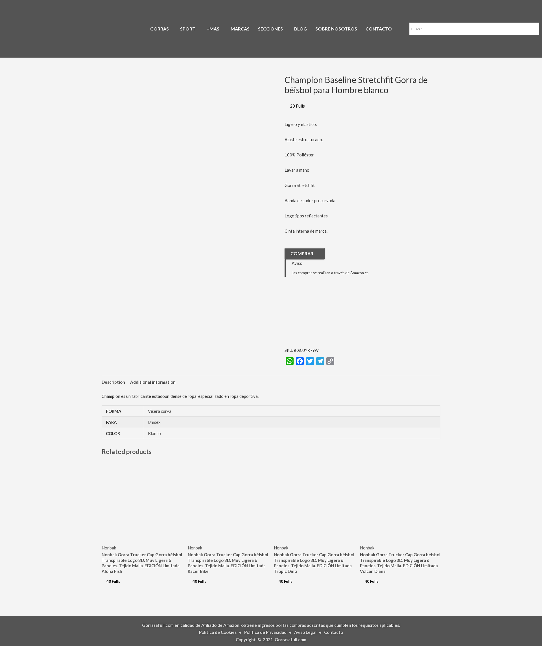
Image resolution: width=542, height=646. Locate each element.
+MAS (213, 28)
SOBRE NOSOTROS (336, 28)
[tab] (113, 382)
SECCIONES (270, 28)
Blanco (154, 433)
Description (113, 382)
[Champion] (313, 314)
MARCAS (240, 28)
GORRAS (159, 28)
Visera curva (159, 411)
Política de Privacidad (265, 632)
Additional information (153, 382)
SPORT (187, 28)
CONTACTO (379, 28)
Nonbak (109, 547)
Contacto (333, 632)
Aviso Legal (305, 632)
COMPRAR (301, 253)
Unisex (154, 422)
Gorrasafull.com (290, 639)
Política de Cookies (218, 632)
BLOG (300, 28)
